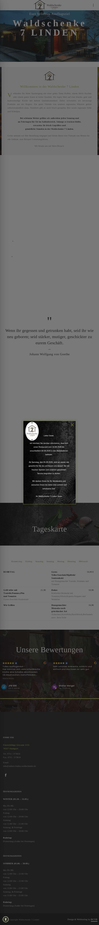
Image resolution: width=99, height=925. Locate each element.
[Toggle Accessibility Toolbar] (10, 919)
